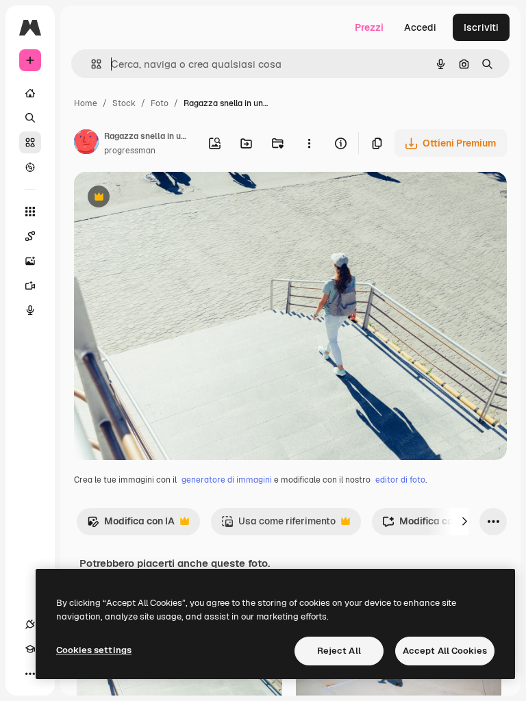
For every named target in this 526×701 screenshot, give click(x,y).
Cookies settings (94, 650)
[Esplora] (30, 167)
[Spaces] (30, 236)
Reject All (339, 651)
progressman (129, 150)
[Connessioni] (30, 624)
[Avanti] (464, 521)
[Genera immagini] (30, 261)
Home (85, 103)
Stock (124, 103)
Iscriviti (481, 27)
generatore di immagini (226, 479)
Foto (159, 103)
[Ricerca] (30, 118)
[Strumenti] (30, 211)
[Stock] (30, 142)
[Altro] (30, 674)
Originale (164, 198)
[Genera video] (30, 285)
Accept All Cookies (445, 651)
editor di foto (400, 479)
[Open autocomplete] (91, 64)
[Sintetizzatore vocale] (30, 310)
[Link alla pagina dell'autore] (86, 143)
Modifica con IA (131, 525)
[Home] (30, 93)
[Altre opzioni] (309, 143)
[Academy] (30, 649)
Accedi (420, 27)
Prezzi (369, 27)
